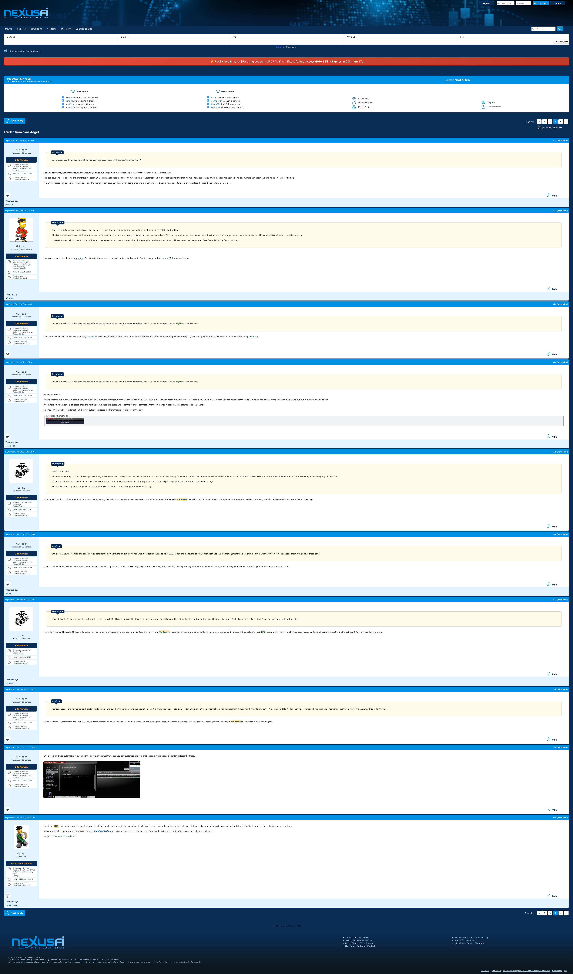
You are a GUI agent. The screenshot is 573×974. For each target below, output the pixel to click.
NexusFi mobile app (67, 836)
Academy (51, 28)
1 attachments (494, 106)
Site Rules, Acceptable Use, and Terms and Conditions (526, 970)
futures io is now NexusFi (357, 937)
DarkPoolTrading (102, 831)
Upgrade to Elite (84, 28)
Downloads (36, 28)
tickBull (214, 97)
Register (486, 3)
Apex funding (252, 336)
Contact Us (496, 970)
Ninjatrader (237, 721)
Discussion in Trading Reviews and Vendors (29, 81)
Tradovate (164, 632)
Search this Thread (551, 127)
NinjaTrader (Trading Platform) (469, 943)
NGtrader (70, 97)
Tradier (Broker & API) (465, 940)
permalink (562, 140)
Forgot (557, 3)
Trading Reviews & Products (358, 940)
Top (565, 970)
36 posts (491, 102)
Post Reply (13, 120)
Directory (66, 28)
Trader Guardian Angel (19, 79)
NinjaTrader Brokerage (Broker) (360, 946)
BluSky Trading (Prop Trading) (359, 943)
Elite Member (21, 160)
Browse (8, 28)
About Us (485, 970)
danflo (69, 104)
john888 (70, 100)
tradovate (182, 499)
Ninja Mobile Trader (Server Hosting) (472, 937)
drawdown (79, 258)
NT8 (263, 632)
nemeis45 (70, 107)
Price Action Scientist (21, 863)
